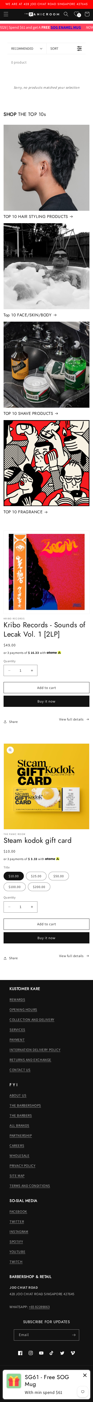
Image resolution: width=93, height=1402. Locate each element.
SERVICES (17, 1029)
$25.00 (36, 876)
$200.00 (39, 887)
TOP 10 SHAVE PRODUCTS (28, 413)
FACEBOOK (18, 1211)
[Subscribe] (73, 1335)
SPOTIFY (16, 1241)
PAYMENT (17, 1039)
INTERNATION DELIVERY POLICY (35, 1049)
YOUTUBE (17, 1251)
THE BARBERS (21, 1115)
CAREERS (17, 1145)
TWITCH (16, 1261)
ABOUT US (18, 1095)
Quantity (10, 661)
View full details (71, 719)
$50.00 (58, 876)
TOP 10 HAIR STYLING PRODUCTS (36, 216)
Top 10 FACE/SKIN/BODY (28, 315)
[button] (6, 14)
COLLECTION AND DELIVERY (32, 1019)
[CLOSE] (85, 1375)
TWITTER (17, 1221)
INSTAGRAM (19, 1231)
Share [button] (13, 722)
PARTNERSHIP (21, 1135)
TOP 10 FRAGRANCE (23, 511)
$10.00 (14, 876)
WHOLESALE (19, 1155)
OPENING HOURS (23, 1009)
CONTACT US (20, 1069)
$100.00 (15, 887)
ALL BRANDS (19, 1125)
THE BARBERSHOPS (25, 1105)
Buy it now (46, 701)
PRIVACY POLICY (22, 1165)
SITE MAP (17, 1175)
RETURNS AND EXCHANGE (30, 1059)
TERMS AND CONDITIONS (30, 1185)
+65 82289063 (39, 1307)
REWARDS (17, 999)
